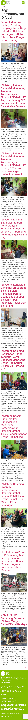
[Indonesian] (2, 6)
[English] (4, 6)
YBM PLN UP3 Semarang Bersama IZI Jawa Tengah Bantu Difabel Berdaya (14, 620)
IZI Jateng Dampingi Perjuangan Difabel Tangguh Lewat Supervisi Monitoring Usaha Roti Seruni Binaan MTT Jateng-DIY (13, 359)
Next (25, 667)
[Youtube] (8, 716)
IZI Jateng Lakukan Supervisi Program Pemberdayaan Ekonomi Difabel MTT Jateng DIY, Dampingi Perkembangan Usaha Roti (14, 228)
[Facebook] (2, 716)
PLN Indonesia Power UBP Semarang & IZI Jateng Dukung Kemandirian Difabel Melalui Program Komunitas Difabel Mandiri (13, 561)
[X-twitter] (5, 716)
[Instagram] (12, 716)
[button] (23, 2)
